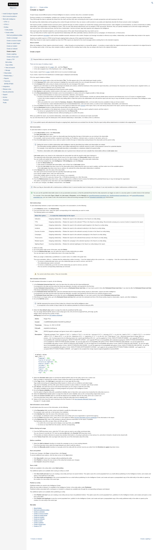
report (44, 80)
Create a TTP (38, 526)
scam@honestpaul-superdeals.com (99, 195)
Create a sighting (39, 522)
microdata (46, 35)
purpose (83, 105)
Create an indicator (39, 519)
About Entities (38, 508)
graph (52, 67)
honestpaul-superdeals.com (97, 197)
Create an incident (39, 517)
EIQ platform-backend (55, 315)
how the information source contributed (85, 417)
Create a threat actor (40, 524)
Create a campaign (39, 511)
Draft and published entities (41, 510)
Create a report (38, 520)
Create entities (44, 7)
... (37, 7)
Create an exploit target (40, 515)
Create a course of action (41, 513)
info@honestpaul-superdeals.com (119, 195)
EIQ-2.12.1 (33, 7)
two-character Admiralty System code (85, 399)
